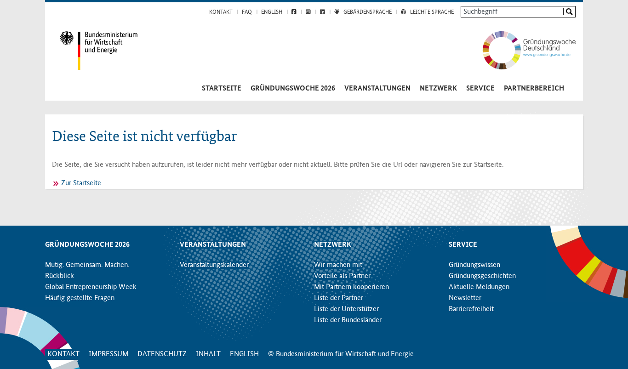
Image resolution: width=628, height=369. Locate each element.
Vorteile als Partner (342, 276)
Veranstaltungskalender (214, 265)
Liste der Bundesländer (348, 320)
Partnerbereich (534, 88)
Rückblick (59, 276)
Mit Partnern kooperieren (351, 287)
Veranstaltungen (377, 88)
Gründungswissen (474, 265)
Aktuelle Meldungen (479, 287)
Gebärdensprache (367, 12)
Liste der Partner (338, 298)
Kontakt (221, 12)
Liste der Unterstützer (346, 309)
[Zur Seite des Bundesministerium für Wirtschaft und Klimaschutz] (91, 50)
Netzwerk (438, 88)
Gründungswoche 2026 (293, 88)
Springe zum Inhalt (314, 4)
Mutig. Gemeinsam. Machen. (87, 265)
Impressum (108, 354)
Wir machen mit (338, 265)
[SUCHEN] (569, 11)
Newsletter (465, 298)
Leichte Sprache (432, 12)
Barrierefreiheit (471, 309)
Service (480, 88)
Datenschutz (162, 354)
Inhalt (208, 354)
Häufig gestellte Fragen (79, 298)
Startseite (221, 88)
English (271, 12)
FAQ (247, 12)
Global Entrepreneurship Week (91, 287)
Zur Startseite (81, 183)
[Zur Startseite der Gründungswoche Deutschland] (519, 50)
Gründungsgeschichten (482, 276)
